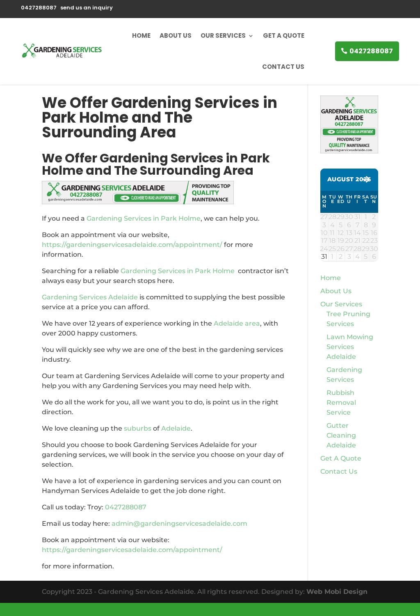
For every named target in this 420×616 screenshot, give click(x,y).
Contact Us (283, 66)
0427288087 (371, 51)
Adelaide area (237, 323)
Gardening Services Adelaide (90, 297)
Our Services (223, 35)
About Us (176, 35)
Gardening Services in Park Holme (144, 218)
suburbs (137, 428)
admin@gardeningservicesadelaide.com (179, 523)
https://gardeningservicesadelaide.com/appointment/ (132, 245)
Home (141, 35)
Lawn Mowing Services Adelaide (349, 346)
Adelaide (176, 428)
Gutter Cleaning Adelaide (341, 435)
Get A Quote (283, 35)
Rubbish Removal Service (341, 402)
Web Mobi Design (337, 591)
